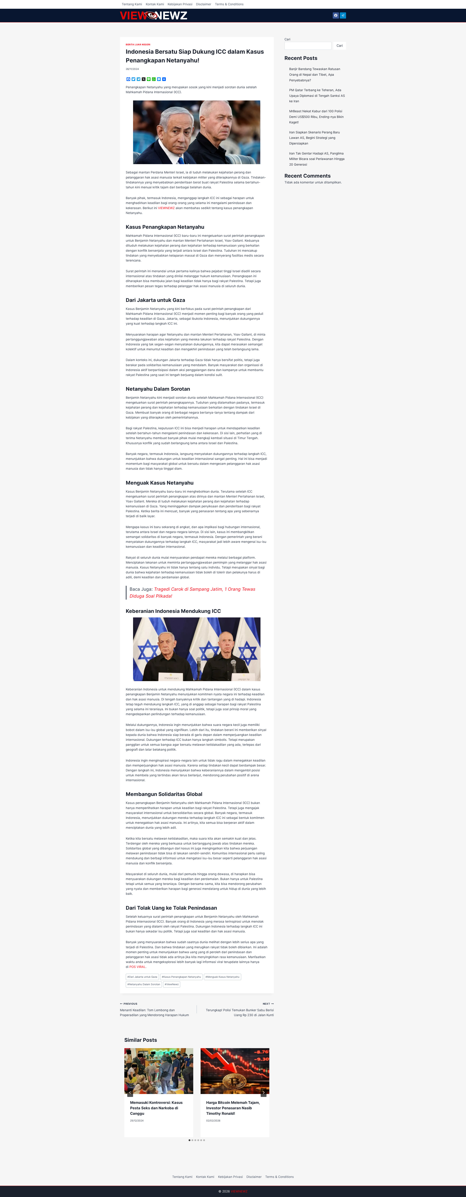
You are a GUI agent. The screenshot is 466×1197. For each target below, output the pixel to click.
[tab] (189, 1140)
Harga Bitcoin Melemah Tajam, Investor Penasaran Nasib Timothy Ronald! (233, 1108)
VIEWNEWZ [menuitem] (166, 208)
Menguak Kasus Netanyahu (222, 976)
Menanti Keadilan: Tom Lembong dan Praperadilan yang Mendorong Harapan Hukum (154, 1009)
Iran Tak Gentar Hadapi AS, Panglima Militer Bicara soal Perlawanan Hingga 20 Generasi (317, 159)
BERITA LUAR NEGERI (138, 44)
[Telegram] (343, 15)
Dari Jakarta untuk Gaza (142, 976)
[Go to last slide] (130, 1092)
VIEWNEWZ (239, 1191)
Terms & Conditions (229, 4)
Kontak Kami (155, 4)
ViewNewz (172, 984)
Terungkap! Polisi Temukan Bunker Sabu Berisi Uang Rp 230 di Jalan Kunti (240, 1009)
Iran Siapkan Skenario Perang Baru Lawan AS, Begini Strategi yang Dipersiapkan (314, 137)
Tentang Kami (132, 4)
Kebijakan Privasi (180, 4)
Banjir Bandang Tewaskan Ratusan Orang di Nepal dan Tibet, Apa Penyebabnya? (314, 74)
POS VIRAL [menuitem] (137, 967)
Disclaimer (203, 4)
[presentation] (158, 1071)
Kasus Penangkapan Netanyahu (181, 976)
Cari (287, 39)
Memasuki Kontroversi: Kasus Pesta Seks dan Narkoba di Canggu (156, 1108)
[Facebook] (336, 15)
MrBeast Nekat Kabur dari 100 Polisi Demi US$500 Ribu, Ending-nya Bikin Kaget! (316, 116)
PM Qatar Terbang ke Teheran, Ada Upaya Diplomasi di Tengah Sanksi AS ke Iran (317, 95)
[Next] (263, 1092)
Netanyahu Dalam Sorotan (143, 984)
